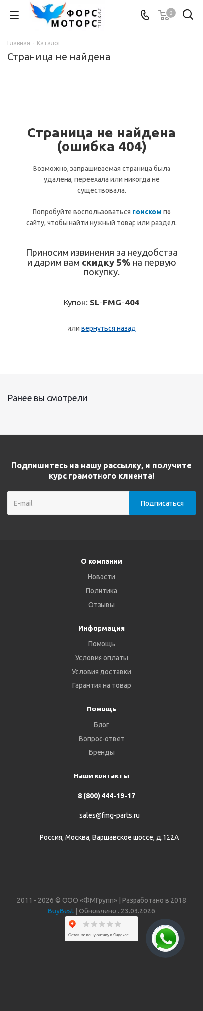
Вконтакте (64, 976)
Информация (101, 628)
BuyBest (61, 911)
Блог (101, 725)
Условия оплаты (101, 658)
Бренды (102, 752)
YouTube (114, 976)
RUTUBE (138, 976)
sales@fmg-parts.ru (109, 815)
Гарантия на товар (101, 685)
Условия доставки (101, 671)
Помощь (101, 644)
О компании (101, 561)
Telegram (89, 976)
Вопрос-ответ (102, 738)
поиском (147, 212)
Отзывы (101, 604)
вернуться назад (108, 328)
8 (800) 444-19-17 (106, 796)
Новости (101, 577)
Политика (101, 591)
